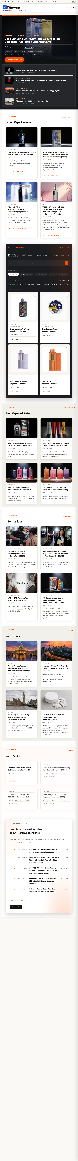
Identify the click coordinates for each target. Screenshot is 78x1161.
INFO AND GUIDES (13, 548)
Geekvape (12, 284)
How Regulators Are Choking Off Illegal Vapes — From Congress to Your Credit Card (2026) (55, 553)
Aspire (21, 284)
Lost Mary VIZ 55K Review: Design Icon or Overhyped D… (39, 2)
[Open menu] (74, 8)
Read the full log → (17, 900)
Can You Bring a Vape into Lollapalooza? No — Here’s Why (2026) (16, 553)
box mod (20, 609)
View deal (12, 781)
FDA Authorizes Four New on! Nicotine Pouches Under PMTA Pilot (53, 717)
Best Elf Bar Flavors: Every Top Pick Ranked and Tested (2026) (55, 489)
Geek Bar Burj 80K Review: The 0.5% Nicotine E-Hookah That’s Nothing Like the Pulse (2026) (55, 154)
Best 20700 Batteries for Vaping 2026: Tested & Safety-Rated (55, 444)
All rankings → (69, 407)
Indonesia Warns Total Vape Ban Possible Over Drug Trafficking (55, 667)
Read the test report (14, 60)
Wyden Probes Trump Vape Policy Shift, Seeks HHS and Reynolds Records (19, 668)
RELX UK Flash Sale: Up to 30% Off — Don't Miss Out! (18, 796)
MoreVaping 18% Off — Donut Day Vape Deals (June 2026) (54, 796)
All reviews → (66, 117)
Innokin (46, 284)
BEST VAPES (11, 440)
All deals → (70, 750)
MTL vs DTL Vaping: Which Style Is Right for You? (18, 599)
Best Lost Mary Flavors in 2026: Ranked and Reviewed (19, 489)
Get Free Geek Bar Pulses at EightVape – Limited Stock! (19, 769)
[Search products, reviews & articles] (68, 8)
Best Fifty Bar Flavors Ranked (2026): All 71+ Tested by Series (20, 444)
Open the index (44, 255)
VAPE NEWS (11, 663)
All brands (64, 280)
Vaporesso (30, 284)
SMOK (38, 284)
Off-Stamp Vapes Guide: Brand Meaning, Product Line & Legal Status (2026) (53, 600)
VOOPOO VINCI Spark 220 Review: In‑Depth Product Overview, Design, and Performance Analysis (53, 210)
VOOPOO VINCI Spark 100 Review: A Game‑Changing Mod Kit (18, 209)
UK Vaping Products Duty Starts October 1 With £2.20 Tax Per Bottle (18, 717)
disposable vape (47, 170)
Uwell (62, 284)
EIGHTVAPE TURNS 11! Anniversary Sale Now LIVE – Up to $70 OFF (56, 769)
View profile (15, 339)
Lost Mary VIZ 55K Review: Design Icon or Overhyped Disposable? (22, 153)
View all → (71, 630)
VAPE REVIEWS (12, 149)
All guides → (66, 516)
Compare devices (61, 255)
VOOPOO (54, 284)
